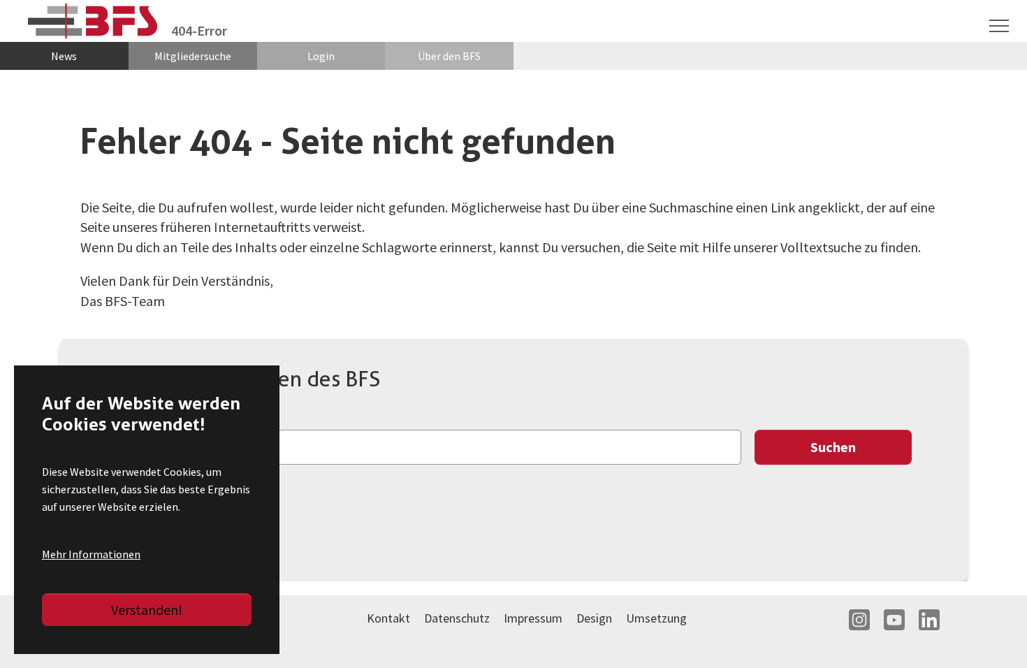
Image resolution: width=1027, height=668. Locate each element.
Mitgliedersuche (192, 56)
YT (894, 619)
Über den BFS (449, 56)
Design (594, 618)
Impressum (533, 618)
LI (929, 619)
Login (321, 56)
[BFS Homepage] (92, 21)
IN (859, 619)
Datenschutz (457, 618)
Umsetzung (656, 618)
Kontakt (388, 618)
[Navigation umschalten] (999, 26)
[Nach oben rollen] (992, 633)
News (64, 56)
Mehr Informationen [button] (91, 554)
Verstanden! (146, 609)
